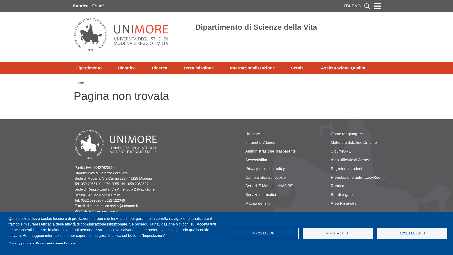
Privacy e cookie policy (265, 169)
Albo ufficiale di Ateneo (350, 160)
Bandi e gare (342, 195)
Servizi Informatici (260, 195)
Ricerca (159, 68)
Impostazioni (263, 233)
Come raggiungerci (347, 134)
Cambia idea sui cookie (265, 177)
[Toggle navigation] (377, 6)
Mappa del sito (258, 203)
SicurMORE (341, 151)
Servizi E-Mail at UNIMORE (269, 186)
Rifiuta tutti (337, 233)
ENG (356, 6)
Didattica (127, 68)
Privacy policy (19, 243)
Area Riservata (344, 203)
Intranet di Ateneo (260, 142)
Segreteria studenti (347, 169)
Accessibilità (256, 160)
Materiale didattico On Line (354, 142)
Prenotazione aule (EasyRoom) (358, 177)
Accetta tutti (412, 233)
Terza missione (198, 68)
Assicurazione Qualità (343, 68)
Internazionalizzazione (252, 68)
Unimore (252, 134)
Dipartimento (89, 68)
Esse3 (98, 6)
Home (79, 83)
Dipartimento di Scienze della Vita (256, 27)
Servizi (298, 68)
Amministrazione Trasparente (270, 151)
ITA (347, 6)
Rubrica (80, 6)
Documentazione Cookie (55, 243)
